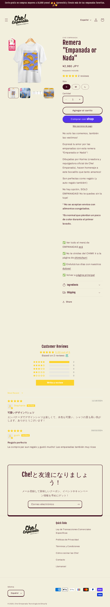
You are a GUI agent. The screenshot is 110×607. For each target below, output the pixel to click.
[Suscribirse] (78, 504)
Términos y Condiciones (68, 546)
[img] (15, 401)
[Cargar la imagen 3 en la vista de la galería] (37, 93)
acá (81, 247)
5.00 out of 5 (62, 352)
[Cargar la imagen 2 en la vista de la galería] (25, 93)
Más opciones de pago (82, 126)
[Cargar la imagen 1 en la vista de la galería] (13, 93)
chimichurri (80, 257)
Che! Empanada (21, 604)
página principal (85, 275)
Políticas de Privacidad (67, 539)
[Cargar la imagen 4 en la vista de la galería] (49, 93)
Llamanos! (61, 566)
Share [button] (69, 302)
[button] (6, 20)
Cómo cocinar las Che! (67, 553)
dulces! (67, 268)
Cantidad (67, 93)
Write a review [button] (55, 382)
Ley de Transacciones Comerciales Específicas (73, 531)
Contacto (60, 560)
